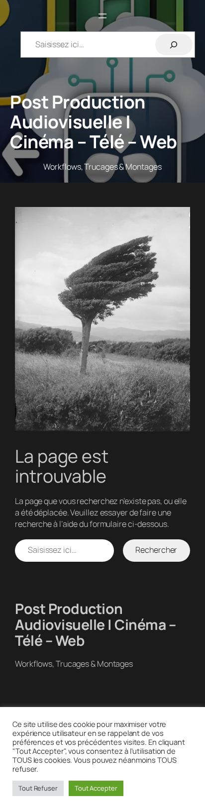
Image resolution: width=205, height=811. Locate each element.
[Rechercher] (174, 44)
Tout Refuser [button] (38, 788)
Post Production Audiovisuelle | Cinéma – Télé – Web (93, 122)
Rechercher (156, 549)
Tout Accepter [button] (96, 788)
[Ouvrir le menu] (102, 16)
